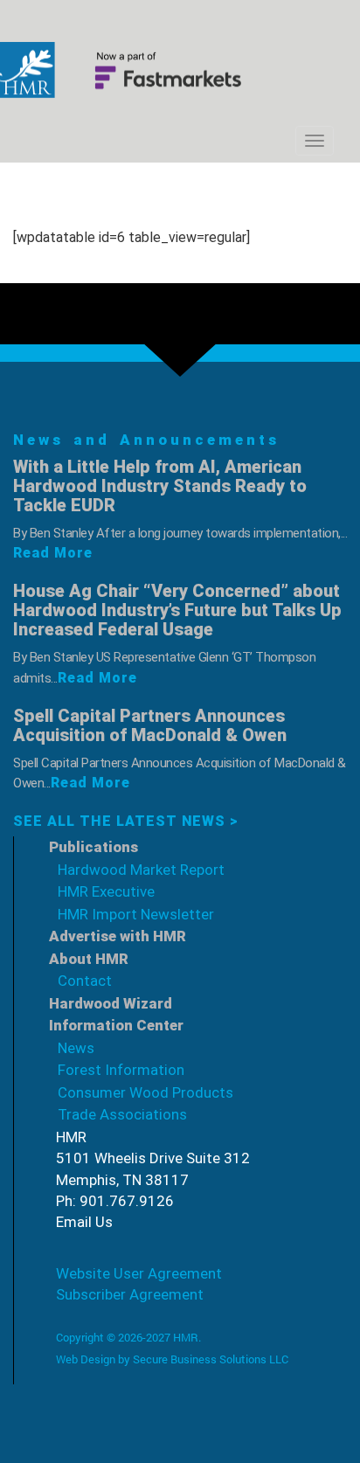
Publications (93, 847)
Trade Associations (122, 1114)
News (76, 1048)
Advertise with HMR (117, 936)
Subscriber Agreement (130, 1294)
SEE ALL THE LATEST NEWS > (126, 821)
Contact (85, 980)
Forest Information (121, 1069)
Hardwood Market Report (141, 869)
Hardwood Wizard (110, 1003)
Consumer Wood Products (145, 1092)
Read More (53, 552)
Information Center (116, 1025)
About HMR (88, 958)
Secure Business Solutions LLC (210, 1359)
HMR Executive (106, 891)
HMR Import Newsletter (136, 914)
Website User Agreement (139, 1273)
